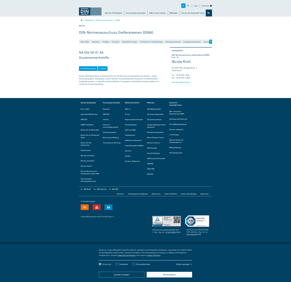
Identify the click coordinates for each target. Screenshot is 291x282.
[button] (184, 264)
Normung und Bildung (111, 137)
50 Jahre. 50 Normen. (132, 161)
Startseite (120, 194)
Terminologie (174, 135)
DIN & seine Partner (157, 13)
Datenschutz (156, 194)
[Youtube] (97, 207)
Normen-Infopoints (176, 129)
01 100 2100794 (171, 232)
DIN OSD (150, 174)
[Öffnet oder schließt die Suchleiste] (209, 13)
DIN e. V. (128, 109)
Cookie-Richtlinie (153, 255)
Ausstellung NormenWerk (134, 145)
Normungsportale (175, 153)
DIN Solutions (102, 189)
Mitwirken (174, 13)
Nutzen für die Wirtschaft (90, 130)
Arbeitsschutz (86, 150)
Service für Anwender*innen (193, 13)
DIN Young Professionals (156, 158)
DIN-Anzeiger (152, 148)
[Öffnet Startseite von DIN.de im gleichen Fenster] (90, 10)
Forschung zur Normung (111, 143)
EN (188, 6)
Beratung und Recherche (178, 119)
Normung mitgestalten (155, 114)
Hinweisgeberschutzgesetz (138, 194)
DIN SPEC (84, 119)
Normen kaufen (86, 166)
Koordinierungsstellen (155, 132)
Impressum (204, 194)
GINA (118, 20)
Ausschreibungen (153, 153)
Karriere (128, 151)
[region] (145, 259)
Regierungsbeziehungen (134, 119)
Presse (127, 114)
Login (196, 6)
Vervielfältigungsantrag (177, 124)
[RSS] (85, 207)
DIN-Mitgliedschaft (154, 109)
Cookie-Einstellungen (189, 194)
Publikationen (130, 135)
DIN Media (87, 189)
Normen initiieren (153, 143)
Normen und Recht (87, 155)
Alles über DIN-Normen (89, 114)
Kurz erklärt (85, 109)
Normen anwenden (87, 161)
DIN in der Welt (130, 130)
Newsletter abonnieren (133, 140)
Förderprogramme (109, 132)
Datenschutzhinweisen (127, 255)
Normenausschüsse (104, 20)
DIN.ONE (150, 164)
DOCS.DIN (150, 169)
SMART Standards (87, 125)
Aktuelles (106, 109)
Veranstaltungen (131, 125)
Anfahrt (127, 156)
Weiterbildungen (175, 147)
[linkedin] (109, 207)
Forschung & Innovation (136, 13)
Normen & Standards (113, 13)
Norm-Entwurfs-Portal (155, 137)
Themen (106, 119)
